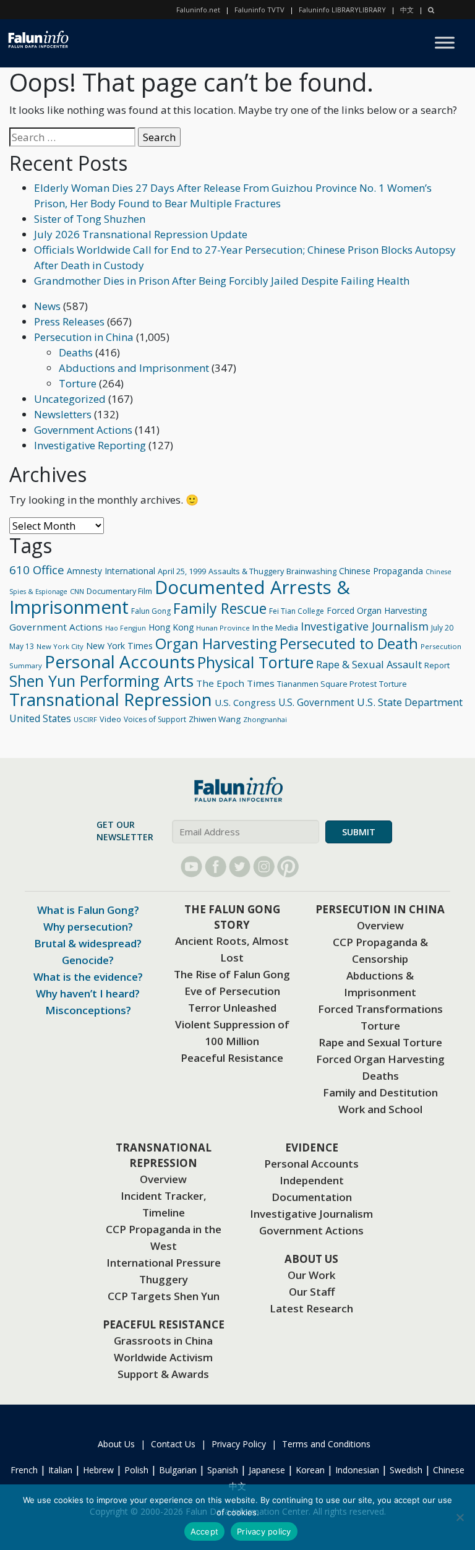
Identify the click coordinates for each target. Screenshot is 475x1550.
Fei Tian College (296, 611)
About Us (116, 1444)
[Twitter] (239, 866)
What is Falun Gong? (88, 910)
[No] (459, 1517)
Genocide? (88, 960)
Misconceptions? (88, 1010)
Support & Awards (163, 1374)
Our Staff (312, 1292)
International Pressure (163, 1262)
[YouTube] (191, 866)
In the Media (275, 627)
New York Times (119, 646)
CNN (77, 591)
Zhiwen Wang (215, 719)
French (24, 1470)
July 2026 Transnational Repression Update (140, 234)
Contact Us (173, 1444)
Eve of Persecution (232, 991)
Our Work (311, 1275)
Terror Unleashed (232, 1008)
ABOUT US (311, 1259)
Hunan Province (223, 627)
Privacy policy (264, 1531)
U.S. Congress (245, 702)
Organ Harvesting (216, 643)
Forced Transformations (380, 1009)
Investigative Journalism (365, 626)
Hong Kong (171, 627)
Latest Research (311, 1308)
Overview (380, 925)
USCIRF (85, 719)
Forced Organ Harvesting (377, 610)
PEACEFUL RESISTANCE (164, 1324)
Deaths (76, 352)
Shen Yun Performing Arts (101, 680)
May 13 (21, 646)
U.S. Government (316, 702)
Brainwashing (311, 571)
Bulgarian (178, 1470)
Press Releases (69, 321)
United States (40, 718)
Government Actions (83, 430)
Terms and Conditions (326, 1444)
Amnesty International (111, 571)
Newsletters (63, 414)
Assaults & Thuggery (246, 571)
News (47, 306)
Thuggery (163, 1279)
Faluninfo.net (198, 9)
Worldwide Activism (163, 1357)
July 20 (442, 627)
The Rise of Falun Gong (232, 974)
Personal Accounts (120, 661)
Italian (60, 1470)
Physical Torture (255, 662)
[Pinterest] (288, 866)
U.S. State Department (410, 702)
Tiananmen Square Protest (327, 683)
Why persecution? (88, 926)
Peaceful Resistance (232, 1058)
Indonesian (357, 1470)
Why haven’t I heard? (88, 993)
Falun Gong (151, 611)
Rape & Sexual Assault (369, 664)
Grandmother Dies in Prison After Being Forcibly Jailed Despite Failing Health (221, 280)
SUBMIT (358, 832)
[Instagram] (264, 866)
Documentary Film (119, 590)
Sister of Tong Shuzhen (89, 219)
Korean (310, 1470)
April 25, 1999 (182, 571)
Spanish (222, 1470)
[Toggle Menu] (445, 43)
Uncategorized (70, 399)
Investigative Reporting (90, 445)
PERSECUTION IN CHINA (380, 909)
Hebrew (98, 1470)
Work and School (380, 1109)
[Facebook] (215, 866)
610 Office (36, 570)
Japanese (267, 1470)
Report (437, 665)
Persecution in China (84, 337)
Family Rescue (220, 608)
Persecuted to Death (349, 643)
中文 (407, 9)
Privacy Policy (239, 1444)
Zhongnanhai (265, 719)
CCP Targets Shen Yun (164, 1296)
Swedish (406, 1470)
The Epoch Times (235, 683)
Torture (77, 383)
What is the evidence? (88, 977)
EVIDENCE (311, 1147)
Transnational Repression (110, 699)
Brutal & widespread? (88, 943)
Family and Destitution (380, 1092)
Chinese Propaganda (381, 571)
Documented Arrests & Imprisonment (179, 597)
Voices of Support (155, 719)
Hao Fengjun (125, 628)
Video (110, 719)
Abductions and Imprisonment (134, 368)
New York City (59, 646)
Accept (204, 1531)
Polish (136, 1470)
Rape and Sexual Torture (380, 1042)
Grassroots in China (163, 1340)
